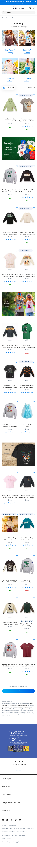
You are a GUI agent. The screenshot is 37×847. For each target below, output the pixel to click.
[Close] (35, 1)
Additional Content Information (17, 828)
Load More (18, 691)
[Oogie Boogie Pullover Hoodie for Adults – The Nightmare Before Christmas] (10, 106)
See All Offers (27, 3)
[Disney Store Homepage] (18, 8)
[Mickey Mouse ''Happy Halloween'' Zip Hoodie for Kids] (27, 482)
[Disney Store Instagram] (7, 820)
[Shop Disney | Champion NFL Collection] (18, 148)
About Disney (22, 835)
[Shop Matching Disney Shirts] (18, 454)
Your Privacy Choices (22, 831)
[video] (18, 454)
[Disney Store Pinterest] (15, 820)
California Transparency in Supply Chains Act (12, 842)
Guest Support (6, 779)
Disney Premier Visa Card (11, 803)
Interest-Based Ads (6, 838)
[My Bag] (34, 8)
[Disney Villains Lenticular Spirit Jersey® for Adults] (10, 219)
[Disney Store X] (11, 820)
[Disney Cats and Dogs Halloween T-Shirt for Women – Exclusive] (10, 525)
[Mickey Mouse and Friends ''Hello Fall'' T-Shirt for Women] (27, 651)
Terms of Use (5, 828)
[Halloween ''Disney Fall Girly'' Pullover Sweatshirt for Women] (27, 219)
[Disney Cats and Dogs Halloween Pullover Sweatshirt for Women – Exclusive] (27, 525)
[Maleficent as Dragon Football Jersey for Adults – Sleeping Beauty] (10, 372)
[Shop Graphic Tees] (18, 304)
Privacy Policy (30, 828)
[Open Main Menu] (3, 8)
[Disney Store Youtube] (20, 820)
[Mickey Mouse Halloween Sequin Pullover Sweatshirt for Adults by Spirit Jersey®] (27, 372)
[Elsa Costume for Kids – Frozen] (27, 412)
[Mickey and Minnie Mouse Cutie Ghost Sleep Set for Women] (10, 261)
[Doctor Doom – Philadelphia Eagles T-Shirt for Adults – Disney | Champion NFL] (27, 332)
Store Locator (6, 795)
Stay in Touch (6, 811)
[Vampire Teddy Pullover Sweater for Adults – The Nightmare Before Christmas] (10, 609)
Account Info (6, 787)
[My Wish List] (30, 8)
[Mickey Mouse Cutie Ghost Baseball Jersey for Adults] (10, 482)
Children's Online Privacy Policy (9, 835)
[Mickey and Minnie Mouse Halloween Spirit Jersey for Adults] (27, 261)
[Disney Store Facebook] (3, 820)
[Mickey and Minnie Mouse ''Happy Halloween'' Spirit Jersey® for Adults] (10, 332)
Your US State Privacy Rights (8, 831)
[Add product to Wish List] (17, 95)
